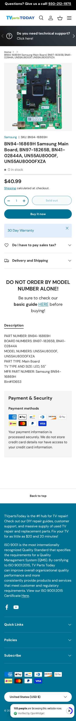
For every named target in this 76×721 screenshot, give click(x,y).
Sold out (52, 200)
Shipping (10, 188)
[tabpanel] (38, 358)
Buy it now (38, 214)
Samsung (10, 137)
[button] (60, 18)
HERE (43, 304)
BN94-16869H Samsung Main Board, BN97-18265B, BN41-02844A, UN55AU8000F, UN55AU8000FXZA (37, 56)
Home (7, 52)
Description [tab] (14, 325)
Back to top (38, 496)
